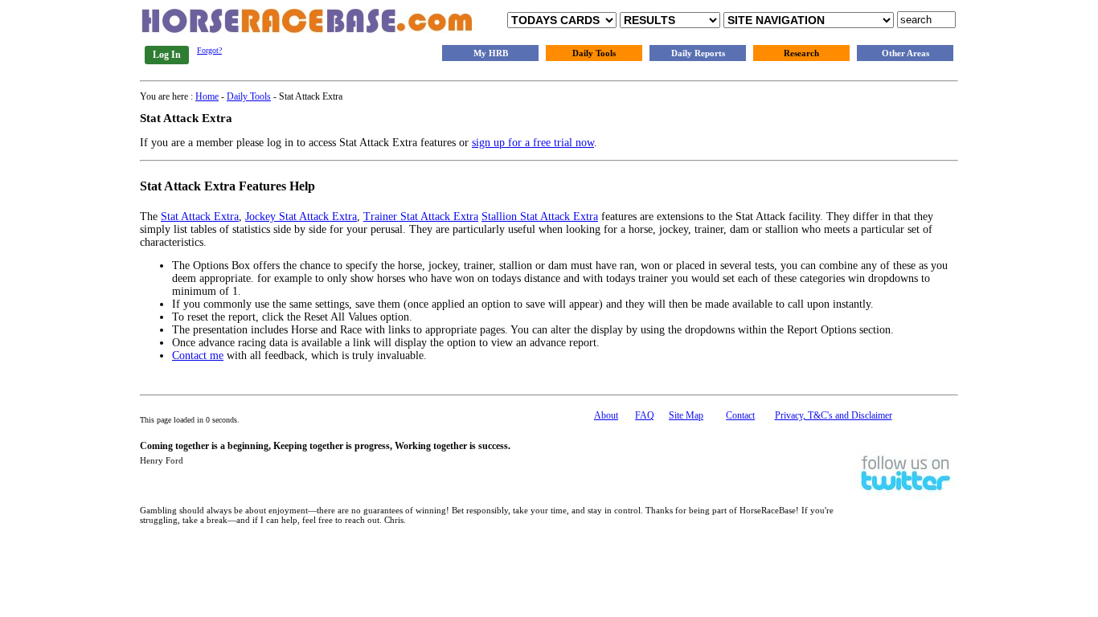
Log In (167, 54)
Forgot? (209, 50)
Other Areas (905, 53)
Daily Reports (698, 53)
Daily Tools (594, 53)
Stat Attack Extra (200, 216)
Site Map (686, 415)
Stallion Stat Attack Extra (539, 216)
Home (207, 96)
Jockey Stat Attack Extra (301, 216)
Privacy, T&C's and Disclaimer (833, 415)
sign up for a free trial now (533, 143)
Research (801, 53)
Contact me (197, 355)
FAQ (644, 415)
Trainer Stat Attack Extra (420, 216)
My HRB (490, 53)
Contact (740, 415)
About (606, 415)
